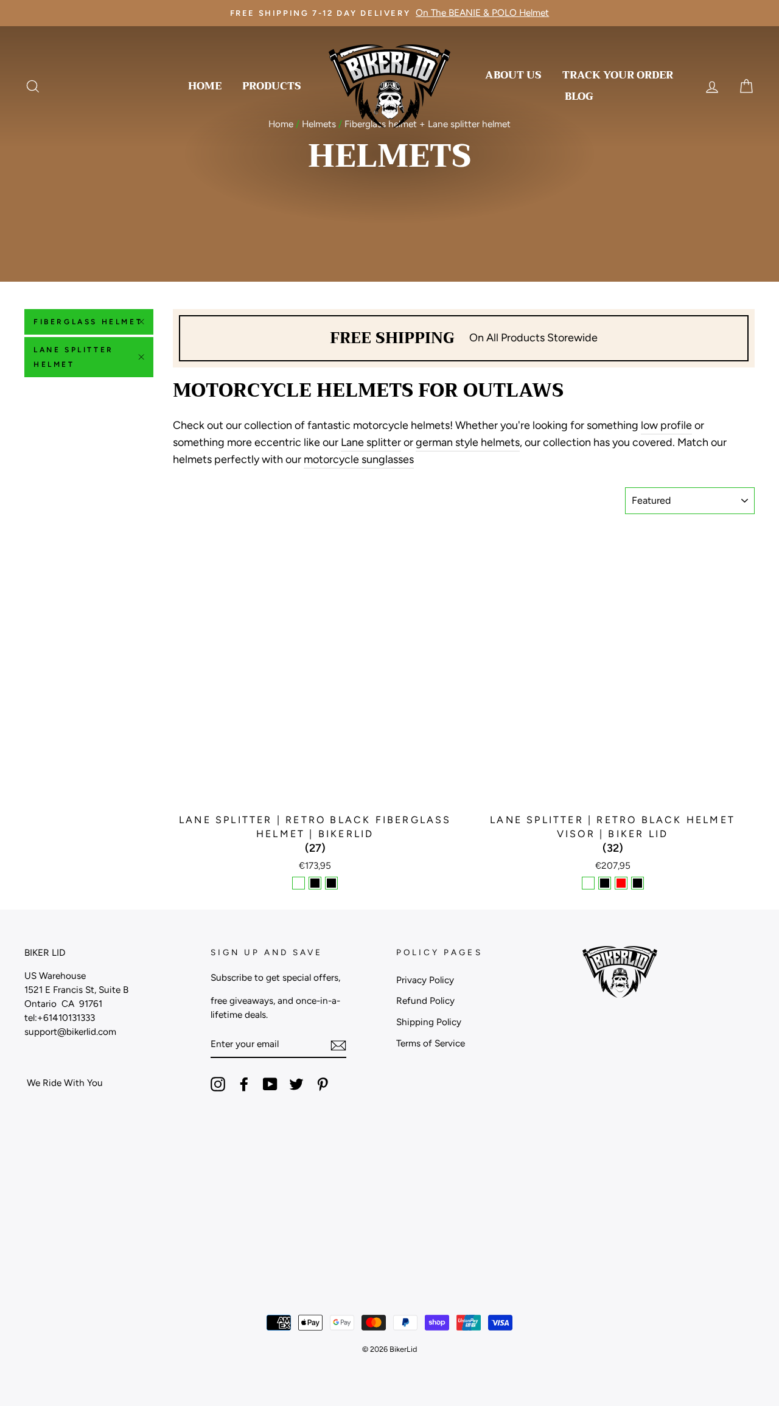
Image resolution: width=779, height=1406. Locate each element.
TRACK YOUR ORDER (617, 75)
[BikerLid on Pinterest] (322, 1083)
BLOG (579, 96)
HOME (205, 86)
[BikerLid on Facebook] (244, 1083)
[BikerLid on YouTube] (270, 1083)
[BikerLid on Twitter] (296, 1083)
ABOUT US (513, 75)
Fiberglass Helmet (87, 322)
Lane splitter (371, 442)
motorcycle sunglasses (359, 459)
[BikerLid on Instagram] (218, 1083)
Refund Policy (425, 1000)
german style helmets (468, 442)
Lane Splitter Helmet (73, 357)
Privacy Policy (425, 980)
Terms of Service (430, 1043)
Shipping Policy (428, 1022)
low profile (666, 425)
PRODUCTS (271, 86)
